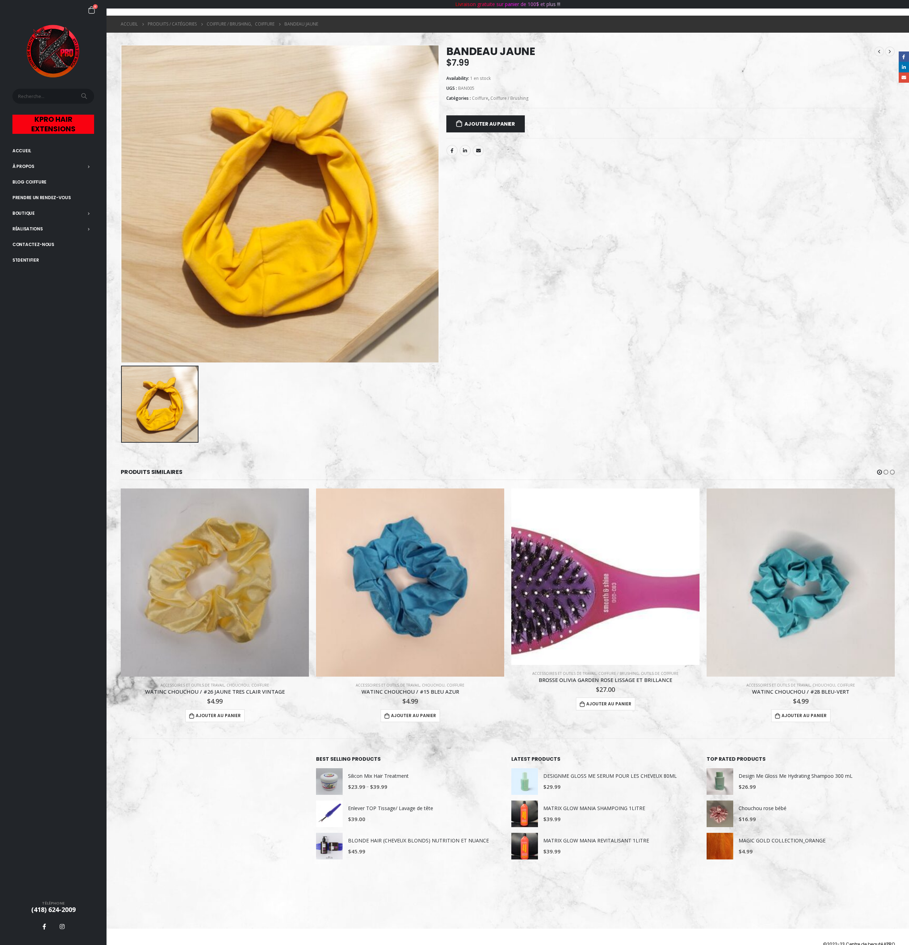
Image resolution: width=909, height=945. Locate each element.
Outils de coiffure (464, 673)
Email (478, 150)
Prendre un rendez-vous (41, 198)
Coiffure (480, 98)
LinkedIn (465, 150)
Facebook (452, 150)
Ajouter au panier (489, 123)
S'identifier (25, 260)
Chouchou (238, 685)
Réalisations (27, 229)
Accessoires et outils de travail (192, 685)
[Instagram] (62, 926)
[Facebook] (44, 926)
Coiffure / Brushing (509, 98)
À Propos (23, 166)
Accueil (21, 151)
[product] (215, 582)
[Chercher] (85, 96)
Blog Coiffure (29, 182)
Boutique (23, 213)
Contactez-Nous (33, 244)
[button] (879, 472)
